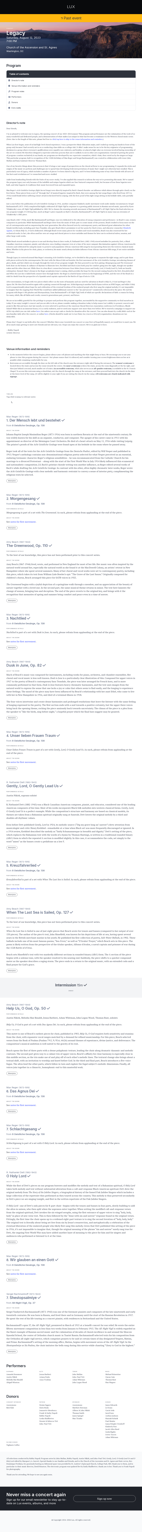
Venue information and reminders (25, 86)
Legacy (15, 33)
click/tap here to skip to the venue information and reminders (77, 139)
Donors (14, 102)
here (38, 311)
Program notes (17, 91)
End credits (16, 108)
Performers (16, 97)
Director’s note (17, 80)
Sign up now (104, 1498)
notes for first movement (23, 521)
